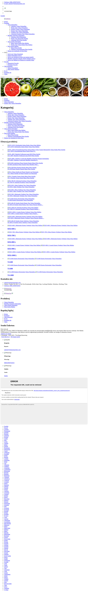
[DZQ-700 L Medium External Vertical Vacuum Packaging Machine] (40, 232)
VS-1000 (11, 275)
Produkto (6, 23)
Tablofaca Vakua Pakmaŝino (18, 26)
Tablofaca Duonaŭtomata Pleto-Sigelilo (21, 49)
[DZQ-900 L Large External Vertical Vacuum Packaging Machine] (41, 245)
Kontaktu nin (7, 72)
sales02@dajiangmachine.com (12, 282)
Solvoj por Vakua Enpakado (15, 54)
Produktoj (6, 100)
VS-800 (10, 268)
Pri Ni (5, 71)
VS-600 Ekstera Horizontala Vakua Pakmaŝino (20, 200)
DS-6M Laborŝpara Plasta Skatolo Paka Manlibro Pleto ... (23, 164)
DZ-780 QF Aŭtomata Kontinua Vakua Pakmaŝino (21, 182)
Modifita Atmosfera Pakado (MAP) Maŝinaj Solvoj (21, 58)
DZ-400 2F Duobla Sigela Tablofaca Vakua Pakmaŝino (23, 222)
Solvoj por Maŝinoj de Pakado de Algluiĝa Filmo (21, 60)
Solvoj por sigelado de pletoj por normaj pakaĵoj (21, 57)
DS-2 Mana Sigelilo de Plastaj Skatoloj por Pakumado (22, 173)
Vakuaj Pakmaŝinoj (13, 68)
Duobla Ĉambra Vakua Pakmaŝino (20, 29)
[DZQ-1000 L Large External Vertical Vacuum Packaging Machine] (41, 252)
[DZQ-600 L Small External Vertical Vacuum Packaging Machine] (43, 225)
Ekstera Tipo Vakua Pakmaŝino (19, 31)
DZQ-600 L (12, 229)
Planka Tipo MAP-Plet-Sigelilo (19, 38)
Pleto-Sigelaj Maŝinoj (13, 69)
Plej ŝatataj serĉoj (15, 337)
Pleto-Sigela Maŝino (13, 46)
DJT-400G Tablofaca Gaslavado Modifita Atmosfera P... (23, 160)
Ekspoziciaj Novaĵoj (13, 63)
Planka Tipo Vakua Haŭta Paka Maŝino (21, 44)
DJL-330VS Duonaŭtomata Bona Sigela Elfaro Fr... (22, 151)
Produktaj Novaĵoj (13, 65)
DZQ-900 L (12, 249)
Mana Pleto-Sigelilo (16, 48)
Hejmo (6, 21)
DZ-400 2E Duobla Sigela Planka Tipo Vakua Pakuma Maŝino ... (25, 204)
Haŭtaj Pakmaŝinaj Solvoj (15, 55)
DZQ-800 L (12, 242)
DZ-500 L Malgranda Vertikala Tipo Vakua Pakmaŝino (22, 196)
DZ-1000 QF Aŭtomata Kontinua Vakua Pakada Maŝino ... (24, 209)
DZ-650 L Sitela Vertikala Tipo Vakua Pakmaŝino (21, 187)
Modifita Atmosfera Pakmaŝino (16, 35)
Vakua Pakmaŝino (12, 24)
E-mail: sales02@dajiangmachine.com (14, 3)
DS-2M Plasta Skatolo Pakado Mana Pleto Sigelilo (21, 169)
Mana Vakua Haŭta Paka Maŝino (20, 43)
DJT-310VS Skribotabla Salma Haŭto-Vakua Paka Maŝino (23, 147)
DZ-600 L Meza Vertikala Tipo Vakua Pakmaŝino (21, 191)
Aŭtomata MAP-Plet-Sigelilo (19, 40)
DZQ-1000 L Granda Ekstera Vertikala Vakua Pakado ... (23, 213)
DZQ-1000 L (12, 255)
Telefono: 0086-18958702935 (12, 2)
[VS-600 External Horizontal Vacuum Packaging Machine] (35, 258)
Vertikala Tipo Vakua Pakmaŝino (20, 32)
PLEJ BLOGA (5, 337)
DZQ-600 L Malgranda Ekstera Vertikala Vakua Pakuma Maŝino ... (26, 218)
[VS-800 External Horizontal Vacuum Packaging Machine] (35, 265)
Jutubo (6, 376)
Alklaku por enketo (6, 333)
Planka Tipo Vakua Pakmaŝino (19, 28)
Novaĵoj (6, 61)
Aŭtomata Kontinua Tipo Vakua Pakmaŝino (23, 34)
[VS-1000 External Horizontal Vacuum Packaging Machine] (35, 272)
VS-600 (10, 262)
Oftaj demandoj (8, 66)
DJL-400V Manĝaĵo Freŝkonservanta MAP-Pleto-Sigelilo (23, 155)
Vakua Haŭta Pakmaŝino (14, 41)
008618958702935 (9, 363)
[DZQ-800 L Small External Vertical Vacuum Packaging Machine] (43, 238)
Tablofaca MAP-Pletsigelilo (18, 37)
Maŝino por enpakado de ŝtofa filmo (17, 51)
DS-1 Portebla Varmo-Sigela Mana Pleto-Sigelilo (21, 178)
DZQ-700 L (12, 235)
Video (5, 74)
